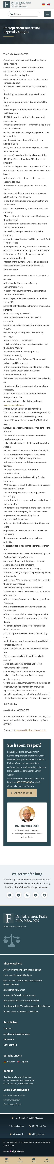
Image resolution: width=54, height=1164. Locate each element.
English (24, 1061)
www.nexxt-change (13, 404)
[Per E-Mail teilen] (44, 895)
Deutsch (11, 1061)
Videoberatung (38, 1134)
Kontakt (7, 1028)
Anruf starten (23, 792)
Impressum (8, 1039)
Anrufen (20, 1162)
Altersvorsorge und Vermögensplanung (22, 969)
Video (7, 1162)
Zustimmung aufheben (12, 1104)
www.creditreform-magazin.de (31, 730)
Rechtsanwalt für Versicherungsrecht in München (26, 1006)
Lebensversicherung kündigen (17, 975)
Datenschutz (10, 1044)
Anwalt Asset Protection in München (20, 1011)
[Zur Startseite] (17, 4)
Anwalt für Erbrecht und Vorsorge (19, 995)
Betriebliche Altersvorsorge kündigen (21, 1000)
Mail (33, 1162)
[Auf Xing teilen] (27, 895)
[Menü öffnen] (47, 14)
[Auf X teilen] (18, 895)
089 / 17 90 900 (24, 782)
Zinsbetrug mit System (14, 989)
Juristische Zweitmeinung (16, 1034)
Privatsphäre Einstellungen (14, 1095)
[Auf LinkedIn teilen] (36, 895)
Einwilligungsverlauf (11, 1100)
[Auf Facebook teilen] (10, 895)
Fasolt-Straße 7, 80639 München (29, 1118)
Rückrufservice (17, 1126)
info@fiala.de (18, 1134)
